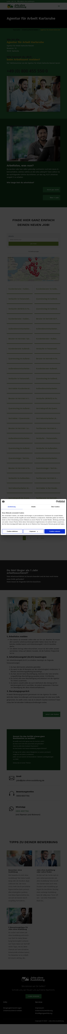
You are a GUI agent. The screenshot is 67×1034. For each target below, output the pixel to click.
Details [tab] (33, 506)
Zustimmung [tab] (12, 506)
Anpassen (32, 531)
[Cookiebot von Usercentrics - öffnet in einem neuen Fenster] (57, 501)
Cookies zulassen (54, 531)
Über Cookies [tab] (55, 506)
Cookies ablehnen (12, 531)
